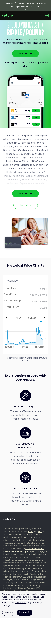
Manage (9, 612)
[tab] (18, 318)
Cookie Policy (21, 602)
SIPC (40, 531)
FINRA (30, 531)
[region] (25, 604)
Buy (36, 110)
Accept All (24, 612)
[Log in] (47, 15)
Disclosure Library (11, 591)
